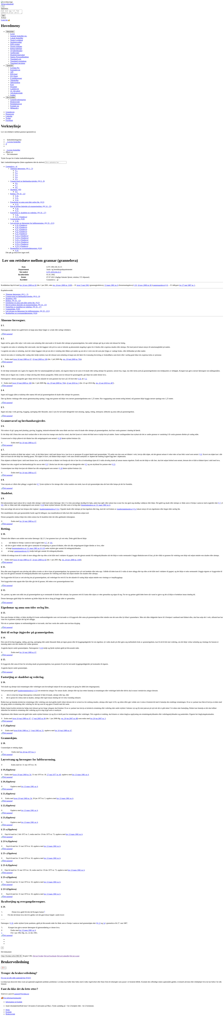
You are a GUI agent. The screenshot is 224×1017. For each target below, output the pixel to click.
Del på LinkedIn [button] (63, 956)
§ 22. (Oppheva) (21, 232)
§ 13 (113, 464)
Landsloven (14, 89)
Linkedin (9, 116)
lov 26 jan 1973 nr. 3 (27, 752)
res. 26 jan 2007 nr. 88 (69, 718)
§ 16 (41, 648)
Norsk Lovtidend (16, 40)
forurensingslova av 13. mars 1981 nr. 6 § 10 (28, 548)
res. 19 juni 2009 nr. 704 (72, 359)
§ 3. (16, 175)
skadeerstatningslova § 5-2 (49, 509)
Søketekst (4, 9)
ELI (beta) (14, 76)
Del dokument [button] (12, 154)
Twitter (8, 118)
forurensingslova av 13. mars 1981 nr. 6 (95, 505)
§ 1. (16, 171)
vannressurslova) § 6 (160, 285)
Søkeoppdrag (15, 83)
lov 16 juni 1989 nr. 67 (27, 443)
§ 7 (38, 484)
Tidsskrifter (14, 80)
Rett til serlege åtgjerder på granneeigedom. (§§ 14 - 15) (30, 206)
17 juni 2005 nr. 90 (39, 718)
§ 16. (17, 215)
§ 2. (16, 173)
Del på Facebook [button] (50, 956)
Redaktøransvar (16, 104)
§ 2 (85, 379)
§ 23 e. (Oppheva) (21, 244)
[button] (15, 140)
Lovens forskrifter (13, 150)
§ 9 (46, 464)
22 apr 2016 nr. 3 (73, 383)
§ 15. (17, 211)
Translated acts (15, 59)
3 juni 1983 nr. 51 (37, 730)
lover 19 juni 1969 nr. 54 (22, 775)
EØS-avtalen (15, 44)
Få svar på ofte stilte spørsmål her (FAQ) (16, 978)
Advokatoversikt (16, 93)
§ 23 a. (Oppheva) (21, 236)
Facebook (9, 120)
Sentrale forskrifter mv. (18, 36)
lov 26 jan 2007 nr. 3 (98, 718)
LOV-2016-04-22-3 (53, 272)
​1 (44, 911)
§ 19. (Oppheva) (21, 225)
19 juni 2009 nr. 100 (39, 359)
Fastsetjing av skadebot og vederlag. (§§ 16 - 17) (28, 213)
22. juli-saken (15, 91)
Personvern (10, 114)
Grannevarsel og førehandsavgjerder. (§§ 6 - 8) (27, 181)
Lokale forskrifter (16, 38)
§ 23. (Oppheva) (21, 234)
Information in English (14, 1002)
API (11, 72)
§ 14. (17, 208)
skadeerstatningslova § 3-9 (27, 691)
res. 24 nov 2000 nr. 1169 (62, 285)
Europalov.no (15, 70)
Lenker (13, 95)
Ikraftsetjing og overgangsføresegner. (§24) (26, 248)
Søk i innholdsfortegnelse (22, 162)
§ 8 (2, 505)
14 (104, 923)
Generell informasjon (18, 100)
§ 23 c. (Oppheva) (21, 240)
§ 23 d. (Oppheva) (21, 242)
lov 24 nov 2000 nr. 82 (28, 285)
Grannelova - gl (11, 166)
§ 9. (16, 192)
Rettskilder (10, 32)
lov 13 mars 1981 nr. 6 (80, 775)
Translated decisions (17, 63)
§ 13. (17, 204)
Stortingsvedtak (16, 42)
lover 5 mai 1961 (83, 285)
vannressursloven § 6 (21, 551)
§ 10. (17, 196)
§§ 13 (98, 923)
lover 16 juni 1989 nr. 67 (22, 359)
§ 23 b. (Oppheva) (21, 238)
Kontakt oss (14, 106)
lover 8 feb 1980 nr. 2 (22, 730)
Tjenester (10, 65)
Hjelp (8, 1010)
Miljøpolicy (14, 108)
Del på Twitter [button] (38, 956)
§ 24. (17, 250)
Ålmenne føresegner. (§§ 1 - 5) (21, 169)
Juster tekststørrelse (50, 1006)
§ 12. (17, 200)
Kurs (12, 85)
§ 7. (16, 185)
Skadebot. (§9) (15, 190)
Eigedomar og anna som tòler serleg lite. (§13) (27, 202)
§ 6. (16, 183)
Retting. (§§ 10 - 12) (17, 194)
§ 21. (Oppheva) (21, 229)
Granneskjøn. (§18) (17, 219)
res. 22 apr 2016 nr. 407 (104, 383)
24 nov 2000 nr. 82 (145, 285)
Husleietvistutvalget (17, 55)
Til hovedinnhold (7, 4)
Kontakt (9, 1012)
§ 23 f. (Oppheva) (21, 246)
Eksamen (13, 87)
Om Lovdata (11, 97)
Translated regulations (18, 61)
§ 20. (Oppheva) (21, 227)
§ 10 (135, 285)
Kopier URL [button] (27, 956)
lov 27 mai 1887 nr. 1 (187, 285)
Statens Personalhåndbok (19, 57)
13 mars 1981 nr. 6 (111, 285)
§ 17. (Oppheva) (21, 217)
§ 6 (201, 454)
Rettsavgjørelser (16, 49)
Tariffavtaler (14, 53)
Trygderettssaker (16, 51)
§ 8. (16, 187)
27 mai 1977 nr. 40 (54, 775)
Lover (12, 34)
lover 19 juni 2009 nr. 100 (22, 383)
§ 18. (17, 221)
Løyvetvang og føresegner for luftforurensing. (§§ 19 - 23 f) (32, 223)
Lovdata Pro (14, 68)
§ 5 (86, 464)
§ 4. (16, 177)
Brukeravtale (15, 102)
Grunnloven (10, 112)
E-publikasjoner (16, 78)
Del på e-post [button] (74, 956)
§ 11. (17, 198)
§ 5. (16, 179)
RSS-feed (13, 74)
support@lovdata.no (21, 994)
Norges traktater (16, 46)
